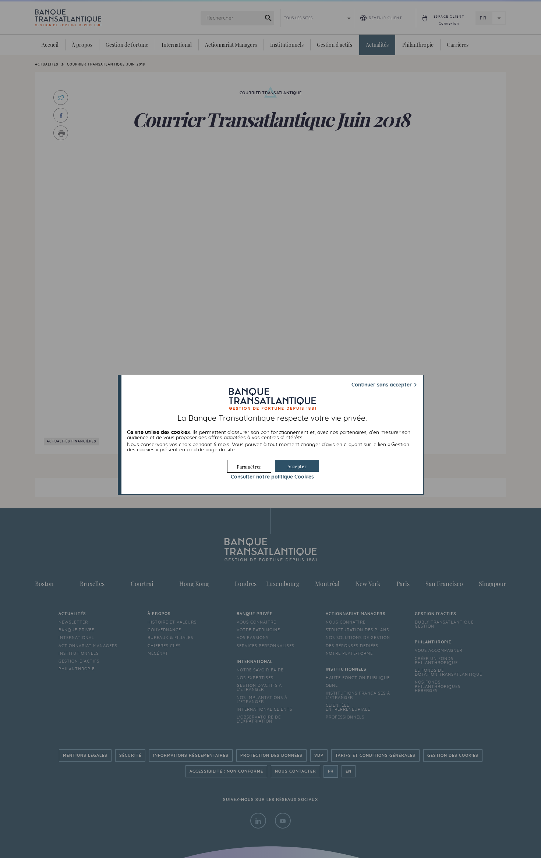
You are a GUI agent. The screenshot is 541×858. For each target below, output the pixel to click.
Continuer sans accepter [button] (381, 385)
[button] (297, 466)
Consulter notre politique (272, 477)
